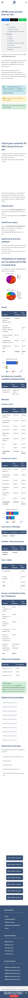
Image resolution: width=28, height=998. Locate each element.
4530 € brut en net (9, 945)
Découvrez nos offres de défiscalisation (14, 689)
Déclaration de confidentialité (12, 925)
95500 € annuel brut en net (10, 715)
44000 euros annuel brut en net (12, 970)
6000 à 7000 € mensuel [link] (14, 891)
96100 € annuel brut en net (10, 736)
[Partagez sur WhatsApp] (22, 19)
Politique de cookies (9, 922)
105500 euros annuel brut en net (12, 979)
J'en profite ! (14, 996)
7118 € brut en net (9, 951)
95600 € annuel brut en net (10, 719)
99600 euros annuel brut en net (12, 976)
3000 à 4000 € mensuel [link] (14, 871)
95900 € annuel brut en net (10, 727)
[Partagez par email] (14, 19)
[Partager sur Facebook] (5, 19)
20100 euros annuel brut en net (12, 967)
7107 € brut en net (9, 948)
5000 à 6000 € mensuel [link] (14, 884)
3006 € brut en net (9, 941)
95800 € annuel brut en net (10, 723)
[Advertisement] (14, 125)
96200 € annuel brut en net (10, 740)
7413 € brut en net (9, 954)
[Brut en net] (14, 2)
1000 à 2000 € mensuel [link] (14, 858)
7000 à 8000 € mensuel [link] (14, 897)
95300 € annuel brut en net (10, 707)
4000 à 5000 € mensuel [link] (14, 877)
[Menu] (2, 2)
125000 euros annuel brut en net (12, 973)
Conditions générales (10, 919)
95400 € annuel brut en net (10, 711)
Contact (7, 928)
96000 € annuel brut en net (10, 731)
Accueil (6, 916)
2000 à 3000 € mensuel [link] (14, 864)
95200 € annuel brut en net (10, 702)
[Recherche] (26, 2)
